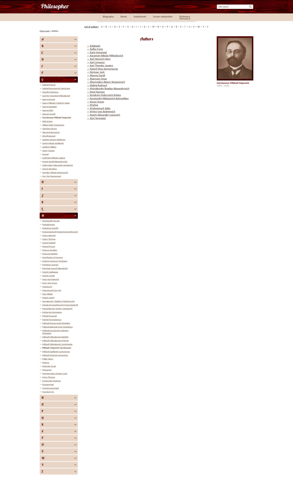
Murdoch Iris (48, 392)
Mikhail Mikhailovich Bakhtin (55, 337)
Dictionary (184, 16)
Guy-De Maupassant (51, 176)
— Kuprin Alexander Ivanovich (103, 115)
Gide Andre (47, 121)
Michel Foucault (49, 316)
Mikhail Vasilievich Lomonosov (56, 352)
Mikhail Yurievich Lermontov (55, 355)
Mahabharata (48, 225)
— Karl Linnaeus (96, 62)
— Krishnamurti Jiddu (98, 108)
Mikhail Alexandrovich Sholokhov (57, 327)
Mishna (45, 363)
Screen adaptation (163, 16)
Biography (108, 16)
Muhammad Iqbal (50, 388)
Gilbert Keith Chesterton (53, 125)
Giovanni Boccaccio (51, 132)
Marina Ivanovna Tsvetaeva (54, 261)
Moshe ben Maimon (51, 381)
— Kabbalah (93, 46)
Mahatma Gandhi (50, 228)
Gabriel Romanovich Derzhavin (56, 88)
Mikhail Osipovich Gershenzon (56, 348)
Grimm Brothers (49, 169)
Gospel (45, 154)
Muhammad (48, 385)
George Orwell (48, 114)
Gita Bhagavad (48, 136)
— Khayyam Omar (97, 79)
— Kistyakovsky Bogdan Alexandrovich (108, 88)
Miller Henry (47, 359)
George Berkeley (49, 107)
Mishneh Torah (49, 366)
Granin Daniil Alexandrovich (54, 162)
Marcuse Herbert (50, 254)
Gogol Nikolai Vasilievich (53, 143)
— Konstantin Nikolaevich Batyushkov (108, 98)
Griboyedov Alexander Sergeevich (57, 165)
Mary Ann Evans (49, 283)
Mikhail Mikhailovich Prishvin (55, 341)
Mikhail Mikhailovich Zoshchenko (57, 344)
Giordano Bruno (49, 129)
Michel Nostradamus (51, 320)
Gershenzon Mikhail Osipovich (56, 118)
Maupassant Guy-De (51, 290)
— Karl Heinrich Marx (98, 59)
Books (124, 16)
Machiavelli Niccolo (51, 221)
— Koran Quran (95, 102)
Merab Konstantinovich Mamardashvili (60, 305)
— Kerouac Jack (96, 72)
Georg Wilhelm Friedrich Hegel (56, 103)
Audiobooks (140, 16)
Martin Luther (48, 276)
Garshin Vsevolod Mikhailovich (56, 96)
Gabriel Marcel (48, 85)
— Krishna (92, 105)
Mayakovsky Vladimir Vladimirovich (58, 301)
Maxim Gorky (48, 298)
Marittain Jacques (50, 265)
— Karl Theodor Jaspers (100, 65)
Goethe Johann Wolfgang (53, 140)
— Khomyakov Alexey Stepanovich (106, 82)
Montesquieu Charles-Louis (54, 374)
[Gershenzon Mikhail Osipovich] (55, 7)
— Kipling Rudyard (97, 85)
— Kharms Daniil (96, 75)
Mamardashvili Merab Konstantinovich (60, 232)
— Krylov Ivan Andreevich (101, 111)
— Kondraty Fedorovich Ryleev (104, 95)
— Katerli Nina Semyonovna (102, 69)
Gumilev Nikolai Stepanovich (55, 173)
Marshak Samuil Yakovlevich (55, 268)
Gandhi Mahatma (50, 92)
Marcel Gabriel (48, 243)
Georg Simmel (48, 99)
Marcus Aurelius (49, 250)
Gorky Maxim (48, 151)
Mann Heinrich (49, 236)
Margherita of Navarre (52, 257)
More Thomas (48, 377)
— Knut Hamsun (96, 92)
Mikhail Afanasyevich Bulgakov (56, 323)
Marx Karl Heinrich (50, 279)
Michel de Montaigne (52, 312)
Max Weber (47, 294)
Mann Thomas (49, 239)
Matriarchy (47, 287)
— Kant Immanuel (97, 52)
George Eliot (47, 110)
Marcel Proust (48, 247)
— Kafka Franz (95, 49)
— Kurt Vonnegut (96, 118)
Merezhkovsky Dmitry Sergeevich (57, 309)
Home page (45, 31)
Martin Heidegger (50, 272)
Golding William (49, 147)
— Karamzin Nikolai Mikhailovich (105, 55)
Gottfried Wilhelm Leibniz (53, 158)
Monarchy (47, 370)
